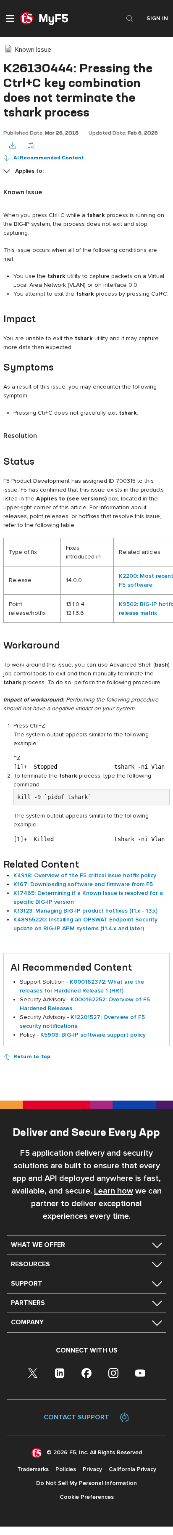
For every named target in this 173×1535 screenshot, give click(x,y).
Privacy (92, 1469)
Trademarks (33, 1469)
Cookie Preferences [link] (87, 1497)
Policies (65, 1469)
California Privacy (132, 1469)
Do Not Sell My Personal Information (86, 1483)
